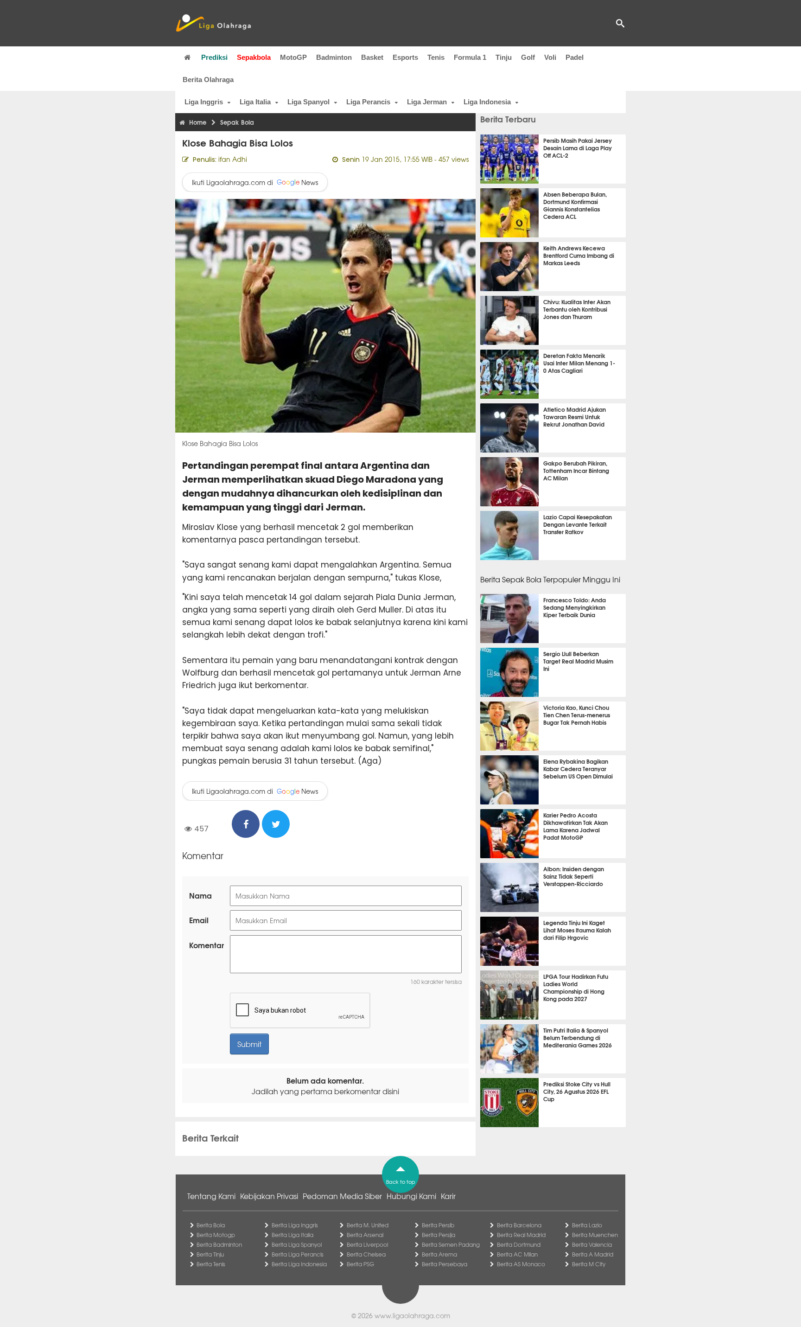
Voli (550, 57)
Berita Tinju (210, 1254)
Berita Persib (438, 1225)
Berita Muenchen (595, 1235)
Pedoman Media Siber (342, 1195)
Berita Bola (211, 1225)
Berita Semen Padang (451, 1244)
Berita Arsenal (365, 1235)
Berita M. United (367, 1225)
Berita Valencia (592, 1244)
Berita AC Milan (517, 1254)
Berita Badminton (219, 1244)
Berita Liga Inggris (295, 1225)
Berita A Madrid (592, 1254)
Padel (575, 57)
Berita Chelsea (366, 1254)
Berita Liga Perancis (298, 1254)
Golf (528, 57)
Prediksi (214, 57)
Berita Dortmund (518, 1244)
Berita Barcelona (519, 1225)
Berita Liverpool (367, 1244)
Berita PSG (360, 1264)
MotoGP (293, 57)
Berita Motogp (216, 1235)
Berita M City (588, 1264)
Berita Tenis (211, 1264)
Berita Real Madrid (521, 1235)
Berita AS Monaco (521, 1264)
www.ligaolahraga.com (412, 1315)
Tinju (504, 57)
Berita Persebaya (444, 1264)
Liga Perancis (368, 102)
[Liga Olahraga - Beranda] (213, 23)
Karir (448, 1195)
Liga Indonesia (487, 102)
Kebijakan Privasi (269, 1195)
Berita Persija (438, 1235)
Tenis (436, 57)
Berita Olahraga (208, 79)
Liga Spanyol (308, 102)
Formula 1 (470, 57)
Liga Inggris (203, 102)
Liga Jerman (427, 102)
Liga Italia (255, 102)
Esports (405, 57)
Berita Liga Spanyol (297, 1244)
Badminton (334, 57)
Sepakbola (254, 57)
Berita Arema (439, 1254)
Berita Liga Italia (292, 1235)
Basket (372, 57)
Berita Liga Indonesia (299, 1264)
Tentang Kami (211, 1195)
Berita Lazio (587, 1225)
